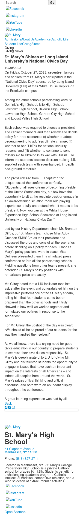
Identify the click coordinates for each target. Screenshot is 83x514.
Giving (26, 43)
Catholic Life (59, 39)
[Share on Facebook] (6, 407)
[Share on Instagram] (13, 407)
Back (8, 403)
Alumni (36, 43)
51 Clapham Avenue (19, 448)
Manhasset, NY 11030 (21, 452)
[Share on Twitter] (10, 407)
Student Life (13, 43)
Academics (42, 39)
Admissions (13, 39)
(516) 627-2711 (27, 458)
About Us (28, 39)
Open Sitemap (15, 511)
